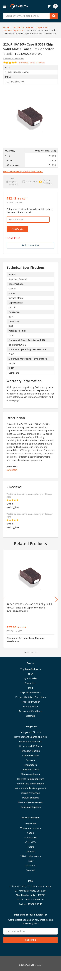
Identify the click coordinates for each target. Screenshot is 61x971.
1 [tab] (25, 652)
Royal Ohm (30, 823)
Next (56, 599)
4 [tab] (33, 652)
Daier (30, 860)
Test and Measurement (30, 802)
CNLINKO (30, 842)
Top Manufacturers (30, 669)
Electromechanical (30, 774)
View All (30, 870)
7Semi (30, 846)
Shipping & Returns (30, 692)
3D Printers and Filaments (31, 783)
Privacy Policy (30, 706)
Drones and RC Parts (30, 746)
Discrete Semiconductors (30, 778)
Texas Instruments (30, 828)
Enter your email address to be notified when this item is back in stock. (29, 211)
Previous (4, 599)
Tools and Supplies (30, 806)
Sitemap (30, 715)
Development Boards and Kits (30, 736)
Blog (30, 687)
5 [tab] (36, 652)
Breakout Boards (30, 750)
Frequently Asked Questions (30, 697)
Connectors (30, 764)
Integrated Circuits (30, 732)
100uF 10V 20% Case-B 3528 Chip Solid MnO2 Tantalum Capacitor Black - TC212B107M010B (29, 608)
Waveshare (30, 837)
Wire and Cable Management (30, 788)
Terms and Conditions (30, 711)
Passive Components (30, 741)
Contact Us (30, 683)
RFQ (30, 673)
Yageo (30, 832)
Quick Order (30, 678)
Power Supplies (30, 797)
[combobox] (30, 16)
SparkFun (30, 865)
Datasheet (12, 469)
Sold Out (13, 238)
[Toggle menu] (4, 6)
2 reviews (23, 62)
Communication (30, 755)
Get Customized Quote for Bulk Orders (23, 171)
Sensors (30, 760)
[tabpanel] (30, 599)
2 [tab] (28, 652)
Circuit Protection (30, 792)
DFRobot (30, 851)
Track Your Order (30, 701)
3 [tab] (30, 652)
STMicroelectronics (30, 856)
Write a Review (37, 62)
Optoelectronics (30, 769)
